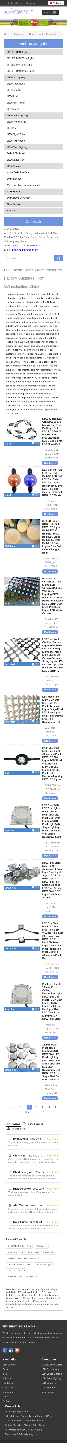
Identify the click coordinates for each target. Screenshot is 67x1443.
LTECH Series (14, 191)
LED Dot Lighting (16, 77)
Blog (4, 1373)
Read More (50, 463)
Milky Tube (12, 1252)
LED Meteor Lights (43, 1264)
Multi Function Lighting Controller (22, 1258)
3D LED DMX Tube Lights (20, 58)
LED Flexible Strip (16, 121)
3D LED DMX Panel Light (20, 71)
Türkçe (56, 3)
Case (5, 1369)
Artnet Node (21, 1295)
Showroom (18, 34)
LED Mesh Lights (16, 83)
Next (27, 1112)
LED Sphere (41, 1246)
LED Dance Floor (16, 159)
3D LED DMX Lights (18, 52)
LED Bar (11, 128)
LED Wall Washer (16, 140)
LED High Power (16, 102)
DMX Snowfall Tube (36, 302)
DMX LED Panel (16, 153)
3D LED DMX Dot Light (19, 64)
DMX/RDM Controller (18, 197)
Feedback (7, 1383)
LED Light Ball (14, 90)
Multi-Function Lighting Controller (24, 185)
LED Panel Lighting (17, 147)
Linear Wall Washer (16, 1270)
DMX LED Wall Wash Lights (25, 1292)
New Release (14, 204)
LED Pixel (12, 96)
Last (37, 1112)
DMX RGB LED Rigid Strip (19, 1246)
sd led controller (36, 298)
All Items (11, 210)
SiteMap (6, 1401)
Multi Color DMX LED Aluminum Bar (23, 1277)
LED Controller (15, 166)
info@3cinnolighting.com (23, 3)
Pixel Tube (50, 1252)
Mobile (5, 1396)
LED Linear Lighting (17, 115)
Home (7, 34)
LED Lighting (9, 1364)
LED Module (13, 109)
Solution (6, 1378)
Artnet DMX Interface (18, 172)
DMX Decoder (14, 178)
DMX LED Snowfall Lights (18, 1264)
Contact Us (8, 1387)
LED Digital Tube (16, 134)
